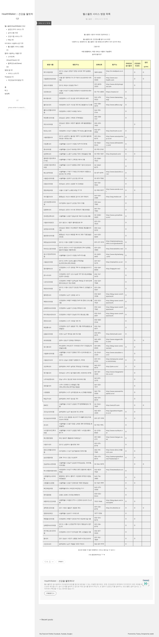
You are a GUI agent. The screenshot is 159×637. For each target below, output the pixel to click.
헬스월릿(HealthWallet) (15, 26)
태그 (6, 90)
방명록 (7, 94)
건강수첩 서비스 (14, 36)
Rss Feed (43, 634)
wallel (152, 634)
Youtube (63, 634)
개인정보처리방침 (15, 80)
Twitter (51, 634)
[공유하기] (49, 562)
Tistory (138, 634)
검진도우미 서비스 (15, 29)
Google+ (70, 634)
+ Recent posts (46, 619)
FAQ (10, 40)
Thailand (9, 77)
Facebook (57, 634)
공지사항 (12, 33)
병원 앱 (9, 70)
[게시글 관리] (52, 562)
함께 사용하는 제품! (13, 53)
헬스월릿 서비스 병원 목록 (96, 14)
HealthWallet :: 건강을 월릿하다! (59, 581)
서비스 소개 (13, 73)
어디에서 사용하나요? (14, 43)
